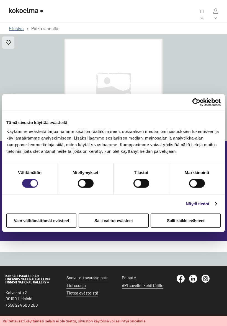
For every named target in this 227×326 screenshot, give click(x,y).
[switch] (86, 183)
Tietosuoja (76, 285)
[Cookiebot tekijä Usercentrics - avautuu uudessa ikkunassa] (196, 102)
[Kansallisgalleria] (28, 282)
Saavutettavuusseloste (87, 277)
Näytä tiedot (197, 203)
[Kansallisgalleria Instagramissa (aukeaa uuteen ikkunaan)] (208, 280)
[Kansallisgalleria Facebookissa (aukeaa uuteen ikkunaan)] (183, 280)
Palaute (129, 277)
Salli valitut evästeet (113, 220)
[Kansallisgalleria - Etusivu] (25, 11)
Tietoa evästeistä (82, 292)
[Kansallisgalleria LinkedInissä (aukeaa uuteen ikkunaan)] (195, 280)
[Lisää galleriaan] (8, 42)
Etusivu (16, 28)
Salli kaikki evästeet (186, 220)
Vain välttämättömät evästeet (41, 220)
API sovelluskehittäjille (142, 285)
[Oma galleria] (216, 11)
